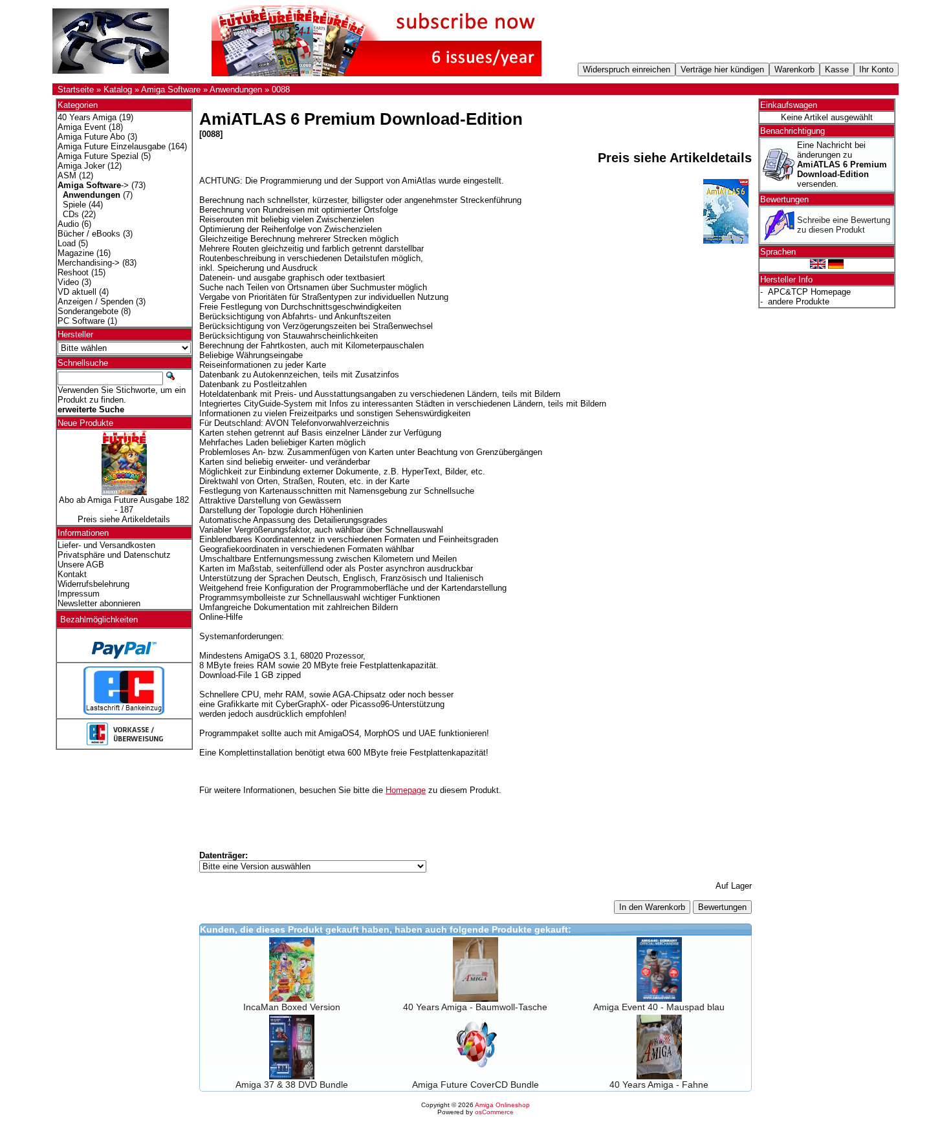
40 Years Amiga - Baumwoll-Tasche (475, 1007)
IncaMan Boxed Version (291, 1007)
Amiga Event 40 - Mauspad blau (659, 1007)
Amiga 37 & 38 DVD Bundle (291, 1084)
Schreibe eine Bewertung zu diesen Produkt (843, 225)
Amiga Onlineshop (502, 1104)
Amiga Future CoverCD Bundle (475, 1084)
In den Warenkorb (652, 907)
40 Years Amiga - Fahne (658, 1084)
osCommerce (494, 1112)
